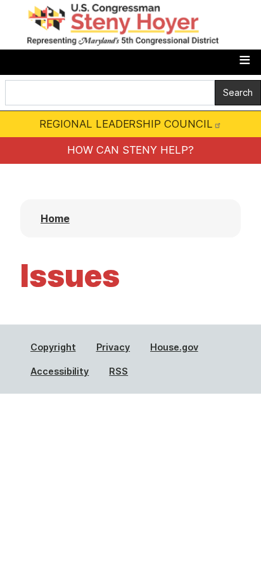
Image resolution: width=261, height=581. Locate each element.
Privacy (113, 347)
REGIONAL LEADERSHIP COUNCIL (125, 123)
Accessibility (59, 371)
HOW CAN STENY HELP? (130, 150)
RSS (118, 371)
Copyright (53, 347)
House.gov (174, 347)
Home (55, 218)
